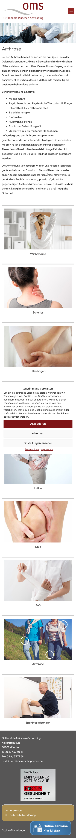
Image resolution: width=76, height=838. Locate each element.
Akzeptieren (38, 423)
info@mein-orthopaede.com (27, 761)
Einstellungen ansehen (38, 443)
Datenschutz (32, 449)
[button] (71, 11)
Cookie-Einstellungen (14, 830)
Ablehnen (38, 433)
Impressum (47, 449)
